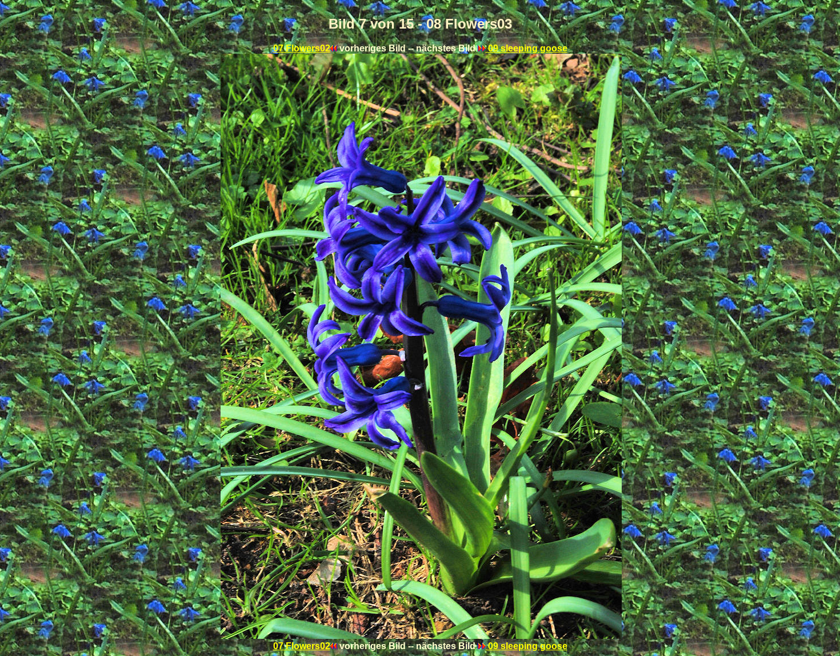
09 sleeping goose (526, 48)
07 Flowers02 (301, 48)
